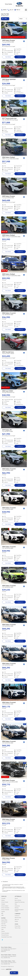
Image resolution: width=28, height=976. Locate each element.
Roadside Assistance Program (19, 910)
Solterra (3, 900)
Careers (16, 921)
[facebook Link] (2, 940)
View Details (8, 57)
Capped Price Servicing (19, 902)
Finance (3, 931)
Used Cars (3, 927)
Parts (16, 904)
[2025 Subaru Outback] (14, 225)
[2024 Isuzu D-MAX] (14, 380)
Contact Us (20, 57)
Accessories (17, 906)
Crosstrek (3, 898)
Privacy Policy (17, 926)
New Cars (3, 923)
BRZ (2, 913)
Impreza (3, 911)
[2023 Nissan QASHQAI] (14, 69)
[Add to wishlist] (24, 41)
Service (16, 898)
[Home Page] (14, 4)
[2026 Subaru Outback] (14, 147)
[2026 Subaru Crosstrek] (14, 302)
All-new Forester (4, 902)
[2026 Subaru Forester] (14, 770)
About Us (17, 919)
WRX (2, 915)
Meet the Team (18, 917)
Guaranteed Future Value (6, 937)
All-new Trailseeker (5, 907)
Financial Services (5, 935)
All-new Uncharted (5, 909)
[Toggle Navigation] (26, 10)
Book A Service (18, 900)
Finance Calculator (5, 933)
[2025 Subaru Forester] (14, 30)
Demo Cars (3, 925)
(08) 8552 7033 (7, 950)
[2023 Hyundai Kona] (14, 341)
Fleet (2, 929)
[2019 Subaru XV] (14, 419)
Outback (3, 904)
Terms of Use (17, 928)
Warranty (16, 907)
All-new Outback (4, 906)
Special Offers (4, 920)
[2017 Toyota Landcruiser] (14, 108)
